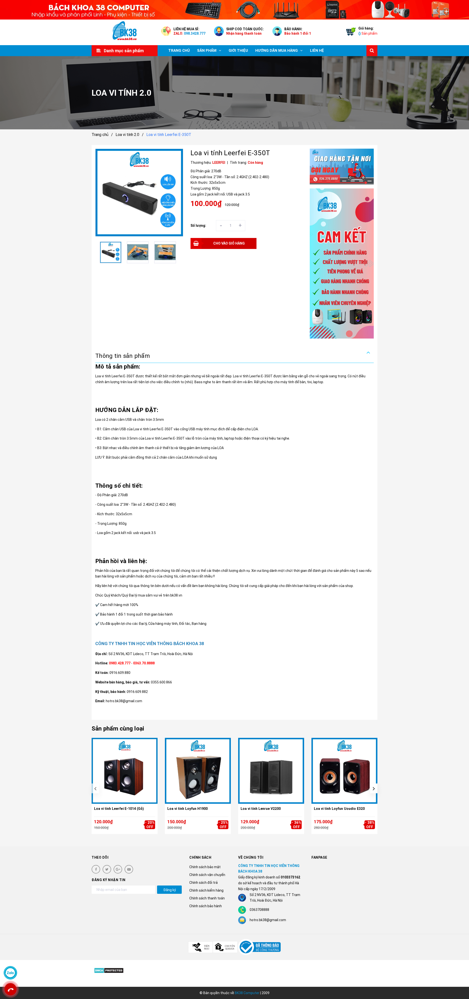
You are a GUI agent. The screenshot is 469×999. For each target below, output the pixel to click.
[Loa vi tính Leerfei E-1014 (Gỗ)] (125, 771)
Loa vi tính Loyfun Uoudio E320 (339, 809)
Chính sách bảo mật (205, 867)
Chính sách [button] (200, 857)
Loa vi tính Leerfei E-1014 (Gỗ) (119, 809)
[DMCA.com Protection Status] (109, 970)
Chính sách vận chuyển (207, 875)
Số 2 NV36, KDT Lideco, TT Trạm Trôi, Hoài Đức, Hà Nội (150, 654)
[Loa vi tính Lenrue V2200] (271, 771)
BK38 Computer (247, 993)
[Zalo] (10, 972)
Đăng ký (169, 890)
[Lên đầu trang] (459, 973)
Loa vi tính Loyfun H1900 (187, 809)
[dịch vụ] (342, 263)
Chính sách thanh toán (207, 898)
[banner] (234, 10)
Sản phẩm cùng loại (118, 728)
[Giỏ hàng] (349, 32)
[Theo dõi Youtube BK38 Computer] (129, 869)
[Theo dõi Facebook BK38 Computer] (96, 869)
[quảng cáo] (342, 167)
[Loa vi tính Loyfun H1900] (198, 771)
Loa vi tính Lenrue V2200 (261, 809)
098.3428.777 (194, 33)
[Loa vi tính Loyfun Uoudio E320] (344, 771)
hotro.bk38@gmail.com (268, 920)
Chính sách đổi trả (203, 883)
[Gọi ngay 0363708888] (10, 989)
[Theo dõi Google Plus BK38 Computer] (118, 869)
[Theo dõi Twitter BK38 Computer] (107, 869)
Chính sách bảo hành (205, 906)
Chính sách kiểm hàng (206, 890)
